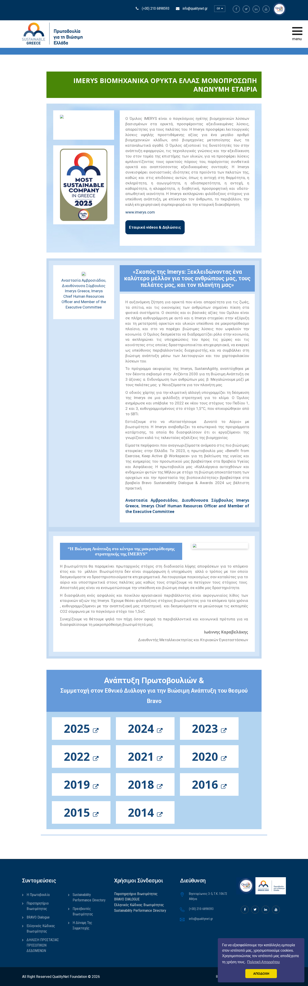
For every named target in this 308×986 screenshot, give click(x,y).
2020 (206, 756)
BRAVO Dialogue (38, 917)
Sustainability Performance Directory (89, 897)
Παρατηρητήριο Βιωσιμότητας (38, 906)
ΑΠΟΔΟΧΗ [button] (261, 973)
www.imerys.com (140, 212)
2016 (206, 784)
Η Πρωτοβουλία (38, 895)
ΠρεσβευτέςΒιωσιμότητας (83, 911)
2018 (142, 784)
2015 (78, 812)
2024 (142, 728)
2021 (142, 756)
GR (219, 8)
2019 (78, 784)
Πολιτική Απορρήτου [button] (263, 962)
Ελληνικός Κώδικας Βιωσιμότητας (41, 928)
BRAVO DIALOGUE (127, 899)
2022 (78, 756)
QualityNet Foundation (69, 976)
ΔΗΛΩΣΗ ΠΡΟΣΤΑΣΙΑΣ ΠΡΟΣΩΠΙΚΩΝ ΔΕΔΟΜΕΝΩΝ (43, 945)
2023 (206, 728)
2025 (78, 728)
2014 (142, 812)
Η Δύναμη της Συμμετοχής (82, 925)
